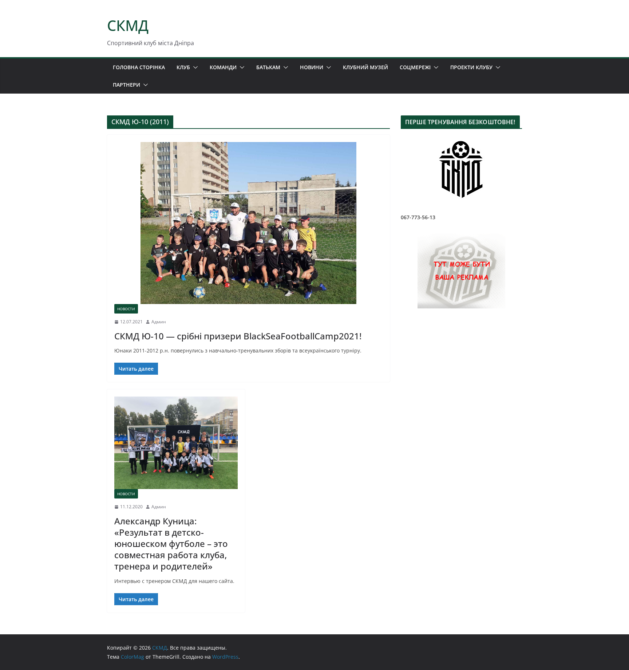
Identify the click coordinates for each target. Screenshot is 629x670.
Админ (158, 322)
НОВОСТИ (126, 308)
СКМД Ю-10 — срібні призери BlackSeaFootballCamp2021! (237, 336)
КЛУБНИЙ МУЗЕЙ (365, 67)
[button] (194, 67)
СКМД (128, 25)
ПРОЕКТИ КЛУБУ (471, 67)
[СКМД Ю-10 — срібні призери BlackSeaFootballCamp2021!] (248, 223)
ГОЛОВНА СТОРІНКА (139, 67)
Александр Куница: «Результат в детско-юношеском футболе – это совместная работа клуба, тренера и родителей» (171, 543)
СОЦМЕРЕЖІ (415, 67)
